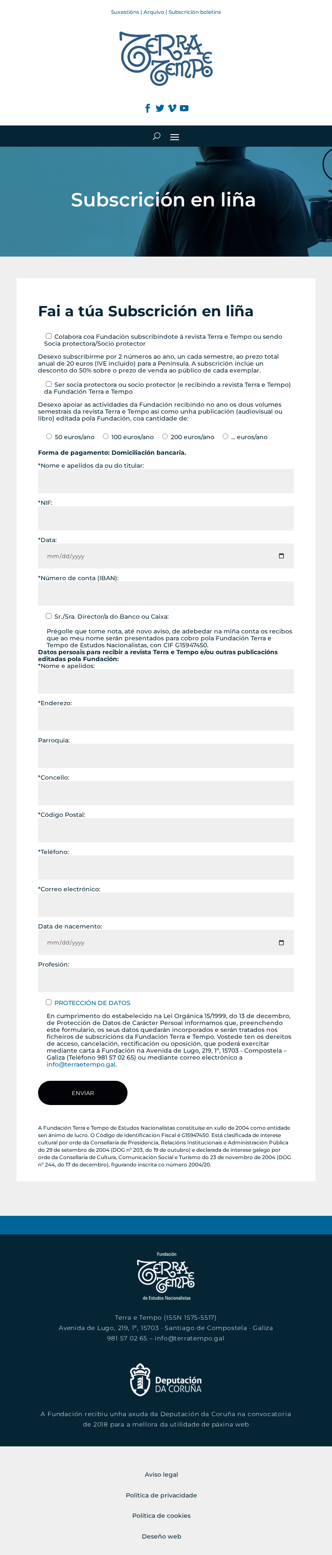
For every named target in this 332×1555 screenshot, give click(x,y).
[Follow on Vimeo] (172, 108)
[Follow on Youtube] (184, 108)
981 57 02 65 (127, 1338)
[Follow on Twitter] (160, 108)
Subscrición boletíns (195, 12)
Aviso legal (161, 1474)
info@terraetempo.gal (81, 1064)
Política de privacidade (161, 1495)
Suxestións (125, 12)
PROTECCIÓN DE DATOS (92, 1003)
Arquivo (154, 12)
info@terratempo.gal (189, 1338)
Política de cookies (161, 1516)
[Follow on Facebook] (147, 108)
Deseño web (162, 1536)
